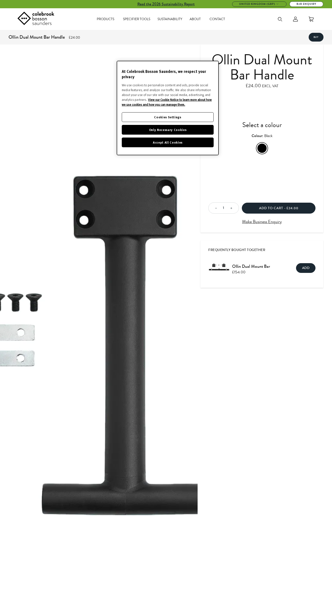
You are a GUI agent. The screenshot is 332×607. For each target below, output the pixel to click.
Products (105, 19)
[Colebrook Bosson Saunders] (35, 19)
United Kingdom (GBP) (257, 4)
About (195, 19)
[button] (10, 339)
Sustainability (169, 19)
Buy (316, 37)
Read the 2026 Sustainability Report (166, 4)
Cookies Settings (167, 117)
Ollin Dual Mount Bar (251, 266)
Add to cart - (278, 208)
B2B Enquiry (306, 4)
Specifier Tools (136, 19)
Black (262, 148)
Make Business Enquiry (262, 221)
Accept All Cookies (168, 142)
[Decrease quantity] (215, 208)
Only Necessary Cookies (167, 129)
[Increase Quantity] (233, 208)
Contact (217, 19)
